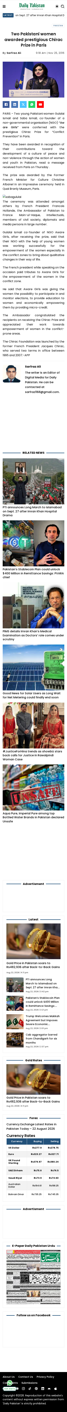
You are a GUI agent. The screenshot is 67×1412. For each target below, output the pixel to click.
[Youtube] (17, 1388)
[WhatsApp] (31, 104)
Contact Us (25, 1377)
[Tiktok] (29, 1388)
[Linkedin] (42, 1388)
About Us (9, 1377)
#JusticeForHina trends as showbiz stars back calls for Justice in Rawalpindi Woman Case (32, 755)
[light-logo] (32, 6)
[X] (23, 104)
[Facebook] (6, 104)
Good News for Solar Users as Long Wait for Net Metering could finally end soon (32, 695)
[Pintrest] (36, 1388)
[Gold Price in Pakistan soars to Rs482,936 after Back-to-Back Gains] (33, 1079)
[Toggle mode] (57, 6)
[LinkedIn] (14, 104)
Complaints (10, 1383)
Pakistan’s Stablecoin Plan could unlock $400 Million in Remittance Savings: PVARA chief (33, 573)
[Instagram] (23, 1388)
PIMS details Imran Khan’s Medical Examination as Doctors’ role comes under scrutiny (33, 635)
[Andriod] (49, 1388)
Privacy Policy (45, 1377)
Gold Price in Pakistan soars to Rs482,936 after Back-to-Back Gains (33, 965)
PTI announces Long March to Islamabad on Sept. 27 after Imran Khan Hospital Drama (32, 511)
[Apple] (55, 1388)
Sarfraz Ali (14, 53)
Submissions (29, 1383)
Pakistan (58, 25)
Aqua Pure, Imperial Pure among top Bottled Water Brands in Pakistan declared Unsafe (33, 817)
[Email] (40, 104)
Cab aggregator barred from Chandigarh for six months (41, 1038)
